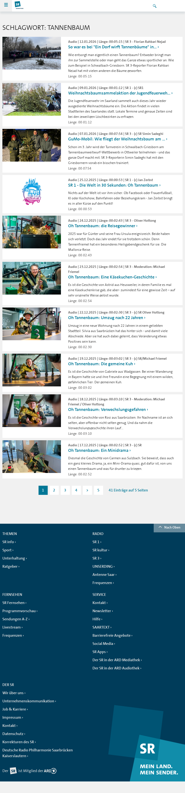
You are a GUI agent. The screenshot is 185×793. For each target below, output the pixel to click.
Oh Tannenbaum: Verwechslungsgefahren (107, 409)
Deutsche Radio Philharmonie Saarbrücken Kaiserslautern (37, 753)
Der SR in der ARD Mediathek (116, 660)
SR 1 (95, 542)
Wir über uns (13, 693)
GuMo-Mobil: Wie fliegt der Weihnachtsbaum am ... (116, 139)
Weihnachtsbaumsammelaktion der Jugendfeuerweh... (119, 93)
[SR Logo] (19, 6)
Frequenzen (102, 582)
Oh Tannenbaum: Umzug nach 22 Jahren (105, 318)
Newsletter (101, 611)
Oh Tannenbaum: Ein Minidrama (98, 450)
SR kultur (99, 550)
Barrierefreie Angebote (111, 635)
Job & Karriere (14, 709)
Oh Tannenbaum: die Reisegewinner (101, 226)
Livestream (11, 627)
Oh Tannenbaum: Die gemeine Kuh (100, 364)
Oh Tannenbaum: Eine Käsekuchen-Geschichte (111, 277)
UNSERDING (102, 566)
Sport (7, 550)
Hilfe (96, 619)
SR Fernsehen (13, 602)
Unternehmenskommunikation (28, 701)
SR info (8, 542)
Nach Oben (172, 527)
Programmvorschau (19, 611)
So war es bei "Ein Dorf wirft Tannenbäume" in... (112, 47)
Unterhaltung (13, 558)
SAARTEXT (101, 627)
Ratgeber (10, 566)
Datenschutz (12, 733)
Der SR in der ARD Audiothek (115, 668)
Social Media (102, 643)
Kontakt (99, 602)
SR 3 (95, 558)
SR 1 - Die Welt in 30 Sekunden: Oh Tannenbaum (113, 185)
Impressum (11, 717)
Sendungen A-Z (15, 619)
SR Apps (99, 651)
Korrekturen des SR (18, 742)
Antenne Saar (103, 574)
